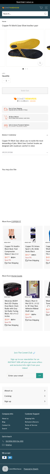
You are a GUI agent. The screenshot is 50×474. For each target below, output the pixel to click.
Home (4, 21)
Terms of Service (31, 425)
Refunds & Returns (32, 422)
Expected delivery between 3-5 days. (18, 110)
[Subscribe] (39, 375)
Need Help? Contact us (25, 2)
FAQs (27, 429)
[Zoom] (40, 63)
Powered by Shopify (31, 469)
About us (5, 418)
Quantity (5, 76)
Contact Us (6, 425)
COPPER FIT (16, 221)
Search (4, 429)
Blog (3, 422)
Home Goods (16, 276)
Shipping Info (30, 418)
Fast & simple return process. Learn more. (19, 118)
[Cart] (41, 7)
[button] (25, 135)
